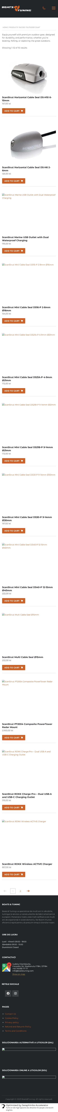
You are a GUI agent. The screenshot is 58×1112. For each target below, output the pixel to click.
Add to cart (11, 111)
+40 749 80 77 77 (20, 968)
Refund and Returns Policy (18, 1026)
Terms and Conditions (15, 1031)
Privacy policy (12, 1022)
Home (5, 27)
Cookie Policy (11, 1018)
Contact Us (10, 1014)
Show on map (18, 974)
